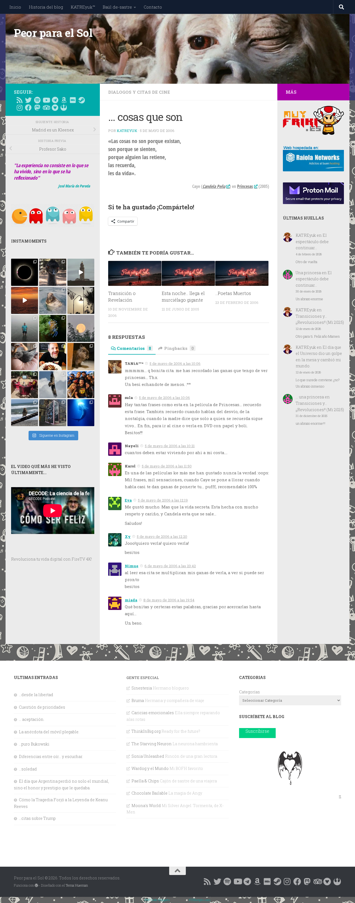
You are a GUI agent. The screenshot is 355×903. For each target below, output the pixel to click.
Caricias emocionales (152, 712)
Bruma (137, 700)
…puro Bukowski (34, 744)
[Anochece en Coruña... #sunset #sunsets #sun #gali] (24, 300)
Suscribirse (257, 731)
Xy (128, 536)
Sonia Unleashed (147, 756)
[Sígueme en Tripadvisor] (46, 107)
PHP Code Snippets (157, 900)
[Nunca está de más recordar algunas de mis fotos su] (80, 412)
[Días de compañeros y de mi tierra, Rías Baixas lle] (24, 384)
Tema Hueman (77, 885)
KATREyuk (127, 130)
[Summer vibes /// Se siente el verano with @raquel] (24, 328)
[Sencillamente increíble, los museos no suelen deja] (52, 412)
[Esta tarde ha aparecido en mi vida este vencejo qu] (24, 356)
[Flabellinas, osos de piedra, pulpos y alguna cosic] (52, 328)
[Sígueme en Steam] (81, 100)
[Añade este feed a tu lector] (19, 100)
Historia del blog (46, 7)
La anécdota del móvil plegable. (49, 731)
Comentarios (134, 348)
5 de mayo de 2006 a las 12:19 (163, 500)
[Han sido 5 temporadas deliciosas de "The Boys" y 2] (80, 384)
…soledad (28, 769)
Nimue (131, 565)
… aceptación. (31, 719)
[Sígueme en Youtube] (46, 100)
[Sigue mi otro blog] (63, 107)
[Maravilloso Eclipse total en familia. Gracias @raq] (24, 272)
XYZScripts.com (200, 900)
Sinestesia (141, 688)
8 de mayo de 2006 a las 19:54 (168, 599)
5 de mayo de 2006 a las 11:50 (167, 466)
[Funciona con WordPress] (36, 885)
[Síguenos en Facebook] (28, 107)
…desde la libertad (36, 694)
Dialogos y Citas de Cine (139, 92)
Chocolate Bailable (149, 793)
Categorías (249, 692)
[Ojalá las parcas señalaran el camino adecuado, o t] (80, 328)
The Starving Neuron (151, 743)
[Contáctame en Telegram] (55, 100)
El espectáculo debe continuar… (312, 241)
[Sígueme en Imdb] (72, 100)
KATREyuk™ (83, 7)
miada (131, 599)
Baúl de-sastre (117, 7)
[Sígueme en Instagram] (19, 107)
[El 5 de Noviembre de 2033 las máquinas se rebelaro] (52, 356)
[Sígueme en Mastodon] (37, 107)
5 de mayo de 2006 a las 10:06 (175, 363)
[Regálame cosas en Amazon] (63, 100)
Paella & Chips (145, 781)
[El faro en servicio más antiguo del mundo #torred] (80, 272)
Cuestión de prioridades (42, 707)
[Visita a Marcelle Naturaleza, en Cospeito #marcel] (52, 272)
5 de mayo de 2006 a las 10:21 (170, 445)
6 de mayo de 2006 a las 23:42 (170, 565)
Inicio (15, 7)
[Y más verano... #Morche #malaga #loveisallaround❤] (80, 300)
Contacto (153, 7)
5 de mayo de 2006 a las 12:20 (162, 536)
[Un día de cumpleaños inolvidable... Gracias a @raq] (52, 384)
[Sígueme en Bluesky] (28, 100)
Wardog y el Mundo (150, 768)
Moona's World (146, 805)
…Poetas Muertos (233, 293)
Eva (128, 500)
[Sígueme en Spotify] (37, 100)
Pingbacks (179, 348)
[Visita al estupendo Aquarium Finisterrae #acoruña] (52, 300)
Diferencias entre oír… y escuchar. (51, 756)
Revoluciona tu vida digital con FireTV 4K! (51, 559)
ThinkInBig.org (146, 731)
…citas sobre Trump (37, 818)
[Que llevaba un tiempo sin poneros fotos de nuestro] (80, 356)
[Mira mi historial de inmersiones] (55, 107)
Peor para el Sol (53, 33)
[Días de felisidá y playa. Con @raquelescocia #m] (24, 412)
